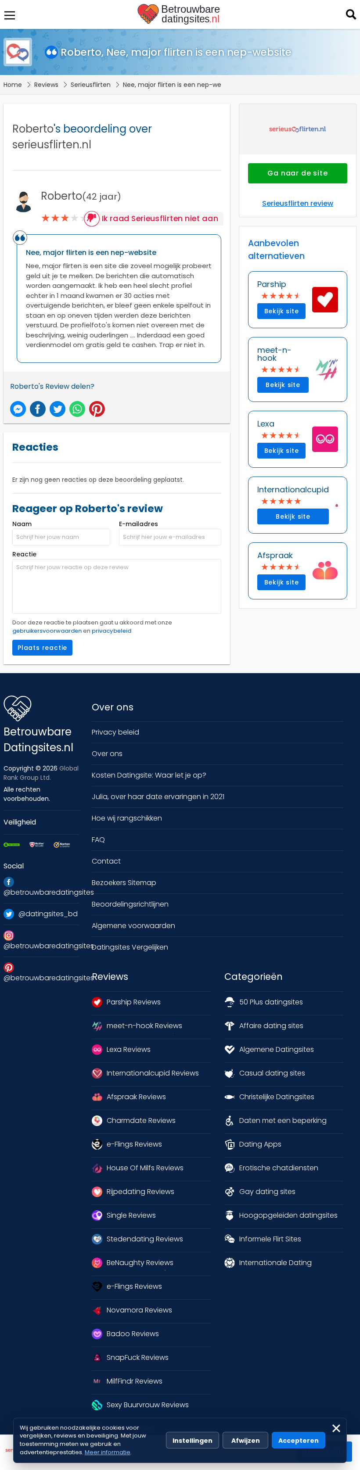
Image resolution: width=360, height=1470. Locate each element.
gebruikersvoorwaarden (47, 631)
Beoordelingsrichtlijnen (130, 904)
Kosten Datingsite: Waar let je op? (149, 775)
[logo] (180, 14)
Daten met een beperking (283, 1120)
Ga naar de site (297, 173)
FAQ (98, 840)
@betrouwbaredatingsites (41, 892)
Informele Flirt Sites (270, 1239)
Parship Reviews (134, 1002)
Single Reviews (131, 1215)
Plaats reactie (42, 647)
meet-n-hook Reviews (144, 1026)
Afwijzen (245, 1440)
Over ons (107, 754)
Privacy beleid (115, 732)
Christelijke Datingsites (276, 1097)
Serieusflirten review (297, 203)
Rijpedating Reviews (140, 1192)
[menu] (9, 14)
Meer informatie (107, 1452)
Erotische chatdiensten (278, 1168)
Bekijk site (281, 311)
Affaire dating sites (271, 1026)
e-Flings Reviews (134, 1144)
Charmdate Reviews (141, 1120)
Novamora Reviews (139, 1310)
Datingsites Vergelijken (130, 947)
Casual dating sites (272, 1073)
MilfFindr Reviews (134, 1381)
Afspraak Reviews (136, 1097)
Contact (106, 861)
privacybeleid (111, 631)
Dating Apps (260, 1144)
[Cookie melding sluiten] (336, 1428)
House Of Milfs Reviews (145, 1168)
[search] (350, 13)
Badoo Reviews (133, 1334)
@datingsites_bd (48, 914)
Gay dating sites (267, 1192)
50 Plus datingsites (271, 1002)
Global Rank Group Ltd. (41, 773)
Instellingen (192, 1440)
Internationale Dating (275, 1263)
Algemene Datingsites (276, 1049)
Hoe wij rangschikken (127, 818)
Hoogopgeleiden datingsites (288, 1215)
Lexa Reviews (129, 1049)
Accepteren (298, 1440)
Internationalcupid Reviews (153, 1073)
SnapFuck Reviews (138, 1357)
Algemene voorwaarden (133, 926)
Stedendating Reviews (145, 1239)
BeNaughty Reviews (140, 1263)
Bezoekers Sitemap (124, 883)
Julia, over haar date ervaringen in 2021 (158, 797)
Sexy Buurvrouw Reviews (148, 1405)
